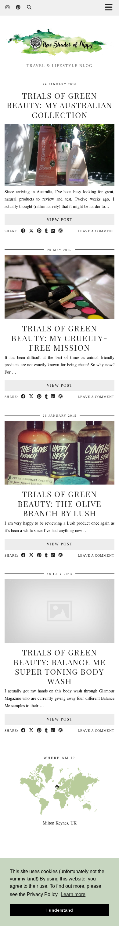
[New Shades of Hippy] (59, 43)
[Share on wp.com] (61, 231)
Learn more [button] (73, 894)
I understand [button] (59, 910)
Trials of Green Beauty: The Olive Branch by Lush (60, 503)
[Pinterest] (18, 7)
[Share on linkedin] (53, 231)
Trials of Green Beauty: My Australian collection (59, 105)
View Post (60, 219)
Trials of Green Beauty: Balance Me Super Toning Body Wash (59, 666)
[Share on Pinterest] (39, 231)
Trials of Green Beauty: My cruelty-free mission (59, 337)
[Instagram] (7, 7)
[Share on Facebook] (23, 231)
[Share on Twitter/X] (31, 231)
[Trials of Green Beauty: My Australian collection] (59, 184)
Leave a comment (96, 231)
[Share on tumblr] (46, 231)
